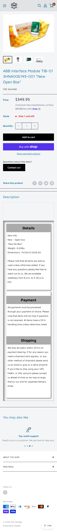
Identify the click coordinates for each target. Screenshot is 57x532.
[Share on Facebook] (34, 183)
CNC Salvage (10, 89)
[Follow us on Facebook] (5, 492)
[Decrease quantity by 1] (19, 126)
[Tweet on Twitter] (46, 183)
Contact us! (14, 167)
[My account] (45, 5)
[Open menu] (4, 6)
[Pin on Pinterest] (40, 183)
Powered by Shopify (12, 525)
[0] (51, 5)
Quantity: (8, 126)
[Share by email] (52, 183)
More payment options (28, 153)
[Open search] (39, 5)
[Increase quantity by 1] (35, 126)
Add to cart (28, 137)
